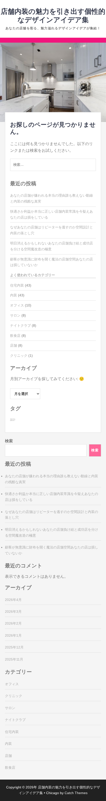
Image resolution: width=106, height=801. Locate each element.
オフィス (17, 305)
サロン (15, 315)
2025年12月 (14, 647)
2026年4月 (13, 600)
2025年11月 (14, 659)
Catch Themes (76, 793)
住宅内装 (17, 285)
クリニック (18, 356)
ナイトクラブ (20, 325)
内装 (13, 295)
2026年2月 (13, 623)
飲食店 (15, 336)
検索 (9, 441)
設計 (13, 419)
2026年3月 (13, 612)
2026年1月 (13, 635)
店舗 (13, 345)
